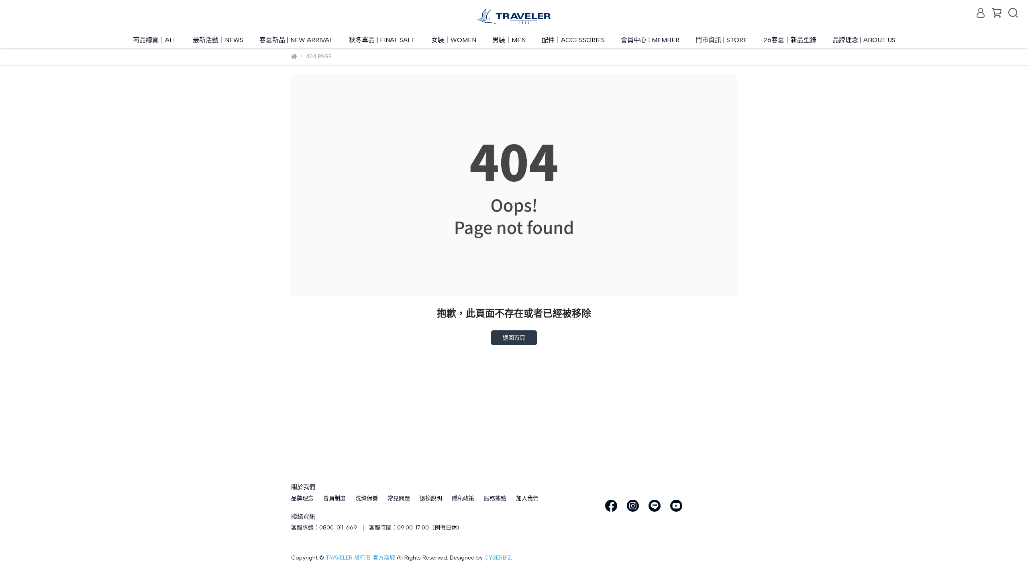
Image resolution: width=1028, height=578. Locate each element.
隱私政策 (463, 498)
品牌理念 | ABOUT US (863, 40)
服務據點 (495, 498)
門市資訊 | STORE (721, 40)
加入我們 (527, 498)
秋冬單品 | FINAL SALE (382, 40)
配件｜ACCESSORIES (573, 40)
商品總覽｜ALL (155, 40)
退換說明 (431, 498)
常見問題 (399, 498)
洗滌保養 (366, 498)
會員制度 (334, 498)
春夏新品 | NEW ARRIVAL (296, 40)
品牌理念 (302, 498)
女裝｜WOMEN (453, 40)
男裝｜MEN (509, 40)
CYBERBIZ (497, 557)
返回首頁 (514, 337)
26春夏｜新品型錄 (789, 40)
